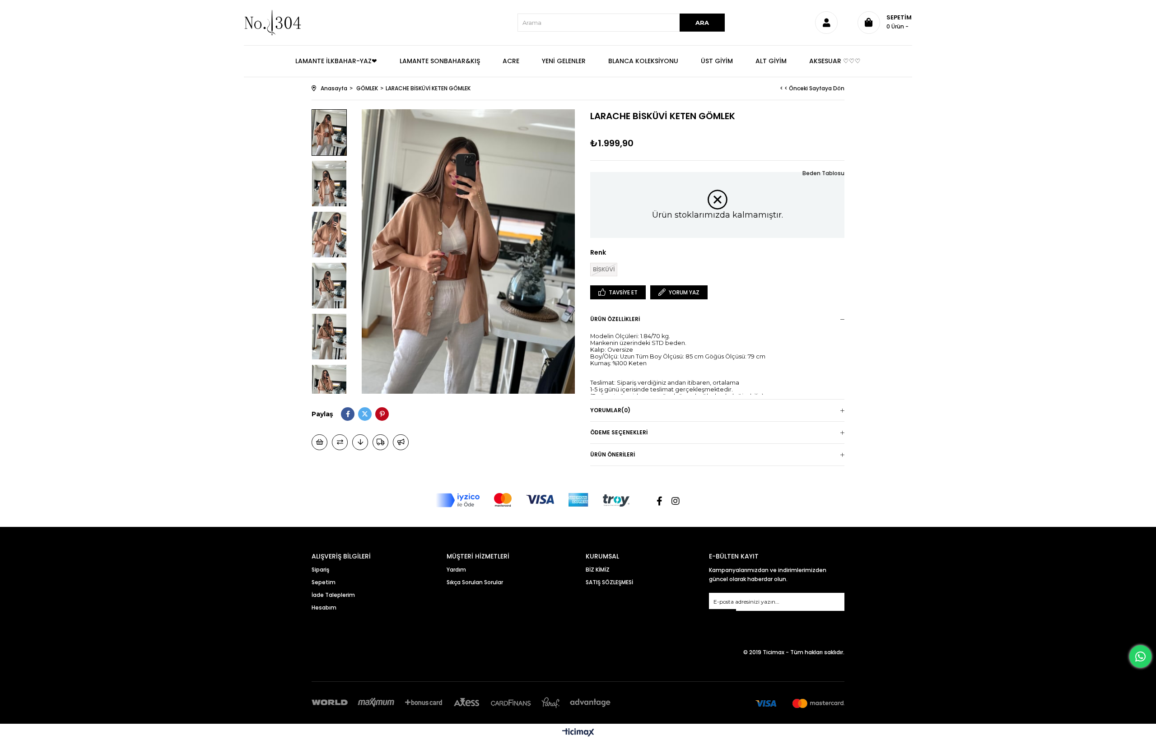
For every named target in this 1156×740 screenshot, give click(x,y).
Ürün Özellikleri (615, 319)
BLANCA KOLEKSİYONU (643, 60)
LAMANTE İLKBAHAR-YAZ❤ (336, 60)
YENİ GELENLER (564, 60)
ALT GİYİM (771, 60)
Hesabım (324, 607)
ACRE (511, 60)
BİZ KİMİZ (598, 569)
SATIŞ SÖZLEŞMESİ (609, 582)
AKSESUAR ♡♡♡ (835, 60)
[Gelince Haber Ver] (401, 442)
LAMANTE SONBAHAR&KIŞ (440, 60)
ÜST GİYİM (717, 60)
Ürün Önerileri (612, 454)
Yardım (456, 569)
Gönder (722, 615)
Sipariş (320, 569)
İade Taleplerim (333, 595)
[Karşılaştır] (340, 442)
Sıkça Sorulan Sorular (475, 582)
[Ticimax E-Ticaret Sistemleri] (578, 733)
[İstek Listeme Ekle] (319, 442)
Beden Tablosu (823, 173)
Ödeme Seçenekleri (619, 432)
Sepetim (324, 582)
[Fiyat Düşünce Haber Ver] (360, 442)
